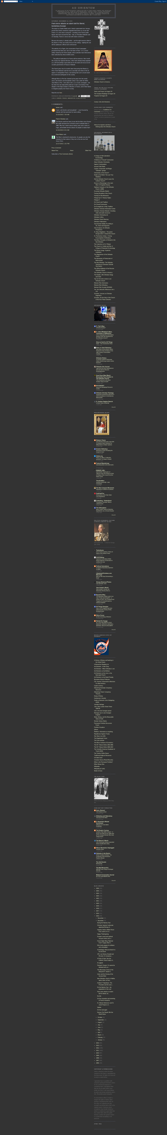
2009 (97, 1055)
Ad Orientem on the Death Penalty (103, 677)
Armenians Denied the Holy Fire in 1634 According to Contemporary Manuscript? (105, 396)
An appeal (100, 963)
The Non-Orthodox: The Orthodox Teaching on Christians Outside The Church (103, 264)
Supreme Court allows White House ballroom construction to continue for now (104, 560)
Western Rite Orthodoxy (101, 285)
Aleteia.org (99, 456)
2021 (97, 901)
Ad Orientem (83, 7)
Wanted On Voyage (101, 621)
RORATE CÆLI (100, 470)
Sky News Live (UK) (99, 736)
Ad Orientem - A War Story (101, 666)
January (100, 1040)
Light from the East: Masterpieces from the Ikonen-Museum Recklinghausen (105, 370)
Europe (59, 98)
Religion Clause (101, 440)
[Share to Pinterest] (89, 96)
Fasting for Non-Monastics (101, 195)
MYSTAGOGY (100, 385)
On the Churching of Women (103, 617)
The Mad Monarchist (102, 867)
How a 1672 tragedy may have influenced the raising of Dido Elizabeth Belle (104, 610)
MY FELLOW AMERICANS (103, 876)
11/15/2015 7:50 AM (62, 114)
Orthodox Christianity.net (101, 215)
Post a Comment (56, 148)
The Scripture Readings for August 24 (104, 93)
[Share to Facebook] (87, 96)
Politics (83, 98)
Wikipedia (97, 766)
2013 (97, 1045)
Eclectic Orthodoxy (102, 449)
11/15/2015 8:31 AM (62, 130)
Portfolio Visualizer (99, 727)
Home (71, 150)
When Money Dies (99, 764)
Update (99, 1007)
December (101, 918)
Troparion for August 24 (100, 96)
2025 (97, 891)
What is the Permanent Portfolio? (103, 762)
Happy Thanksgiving (103, 934)
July (99, 1025)
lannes (58, 107)
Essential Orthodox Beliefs (101, 191)
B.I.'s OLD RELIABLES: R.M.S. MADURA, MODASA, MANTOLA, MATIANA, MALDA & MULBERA (104, 624)
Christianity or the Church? (101, 172)
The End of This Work (101, 817)
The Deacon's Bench (102, 840)
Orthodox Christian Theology (105, 393)
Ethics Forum (100, 615)
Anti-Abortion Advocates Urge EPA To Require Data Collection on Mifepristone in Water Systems (105, 443)
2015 (97, 916)
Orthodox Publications (100, 221)
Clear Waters (59, 134)
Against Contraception (100, 164)
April (99, 1032)
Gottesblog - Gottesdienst (103, 500)
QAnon (96, 729)
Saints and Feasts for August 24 (103, 91)
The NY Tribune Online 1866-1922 (103, 747)
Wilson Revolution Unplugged (105, 848)
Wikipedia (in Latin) (99, 768)
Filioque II (97, 200)
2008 (97, 1058)
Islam (78, 98)
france (64, 98)
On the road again (102, 1010)
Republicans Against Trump (101, 734)
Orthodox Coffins (99, 217)
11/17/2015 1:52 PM (62, 143)
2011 (97, 1050)
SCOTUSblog (100, 557)
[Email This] (82, 96)
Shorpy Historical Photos (103, 582)
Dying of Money (98, 696)
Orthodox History (101, 358)
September (101, 1020)
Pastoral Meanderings (102, 463)
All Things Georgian (102, 606)
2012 (97, 1048)
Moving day (99, 863)
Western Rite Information (101, 283)
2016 (97, 913)
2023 (97, 896)
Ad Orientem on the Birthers (102, 671)
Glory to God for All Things (104, 342)
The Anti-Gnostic (101, 862)
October (100, 1017)
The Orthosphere (101, 508)
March (100, 1035)
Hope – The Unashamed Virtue (104, 343)
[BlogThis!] (84, 96)
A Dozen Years (100, 849)
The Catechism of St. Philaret (102, 244)
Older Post (88, 150)
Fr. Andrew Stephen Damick (104, 401)
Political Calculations (102, 566)
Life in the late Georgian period (102, 710)
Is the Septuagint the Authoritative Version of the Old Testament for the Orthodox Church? (105, 336)
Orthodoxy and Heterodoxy (104, 816)
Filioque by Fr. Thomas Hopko (102, 198)
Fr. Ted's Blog (100, 326)
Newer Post (55, 150)
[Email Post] (79, 96)
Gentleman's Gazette (100, 698)
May (99, 1030)
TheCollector (100, 550)
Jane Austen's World (102, 587)
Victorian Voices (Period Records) (103, 760)
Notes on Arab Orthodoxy (103, 347)
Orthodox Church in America (102, 82)
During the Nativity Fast (103, 922)
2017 (97, 911)
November (101, 920)
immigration (71, 98)
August (100, 1022)
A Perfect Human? (101, 327)
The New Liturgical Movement (105, 488)
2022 (97, 898)
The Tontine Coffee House (101, 753)
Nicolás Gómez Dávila (100, 721)
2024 (97, 893)
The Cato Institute (99, 740)
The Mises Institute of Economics (103, 742)
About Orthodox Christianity (102, 162)
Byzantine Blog (100, 594)
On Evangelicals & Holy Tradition (103, 206)
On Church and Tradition (101, 202)
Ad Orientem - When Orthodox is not (104, 668)
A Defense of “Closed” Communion (103, 160)
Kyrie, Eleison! (100, 810)
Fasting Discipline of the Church (103, 193)
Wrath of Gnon (98, 771)
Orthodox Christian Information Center (104, 208)
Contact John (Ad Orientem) (102, 102)
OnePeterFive (100, 493)
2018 (97, 908)
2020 (97, 903)
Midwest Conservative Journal (105, 875)
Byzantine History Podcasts (102, 679)
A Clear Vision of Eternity (102, 403)
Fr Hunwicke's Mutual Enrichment (102, 822)
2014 (97, 1043)
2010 (97, 1053)
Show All (113, 407)
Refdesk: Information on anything (103, 731)
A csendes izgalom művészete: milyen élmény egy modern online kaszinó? (105, 361)
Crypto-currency (98, 685)
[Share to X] (85, 96)
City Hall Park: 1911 (101, 583)
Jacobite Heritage (99, 704)
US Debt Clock (98, 757)
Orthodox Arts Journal (102, 366)
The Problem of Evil (101, 812)
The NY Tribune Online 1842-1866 (103, 745)
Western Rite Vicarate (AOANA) (103, 287)
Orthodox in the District (103, 853)
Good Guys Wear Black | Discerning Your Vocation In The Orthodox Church (104, 377)
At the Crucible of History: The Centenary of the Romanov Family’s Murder (104, 856)
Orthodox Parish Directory (101, 219)
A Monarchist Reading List (101, 664)
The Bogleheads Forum (100, 738)
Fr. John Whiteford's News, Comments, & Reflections (104, 332)
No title (99, 996)
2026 (97, 888)
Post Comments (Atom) (66, 154)
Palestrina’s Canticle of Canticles (104, 489)
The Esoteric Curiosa (102, 830)
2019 (97, 906)
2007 (97, 1060)
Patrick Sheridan (60, 119)
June (99, 1027)
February (100, 1037)
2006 (97, 1063)
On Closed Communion (100, 204)
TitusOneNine (100, 480)
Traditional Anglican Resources (102, 755)
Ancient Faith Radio (99, 166)
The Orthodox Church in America (103, 272)
